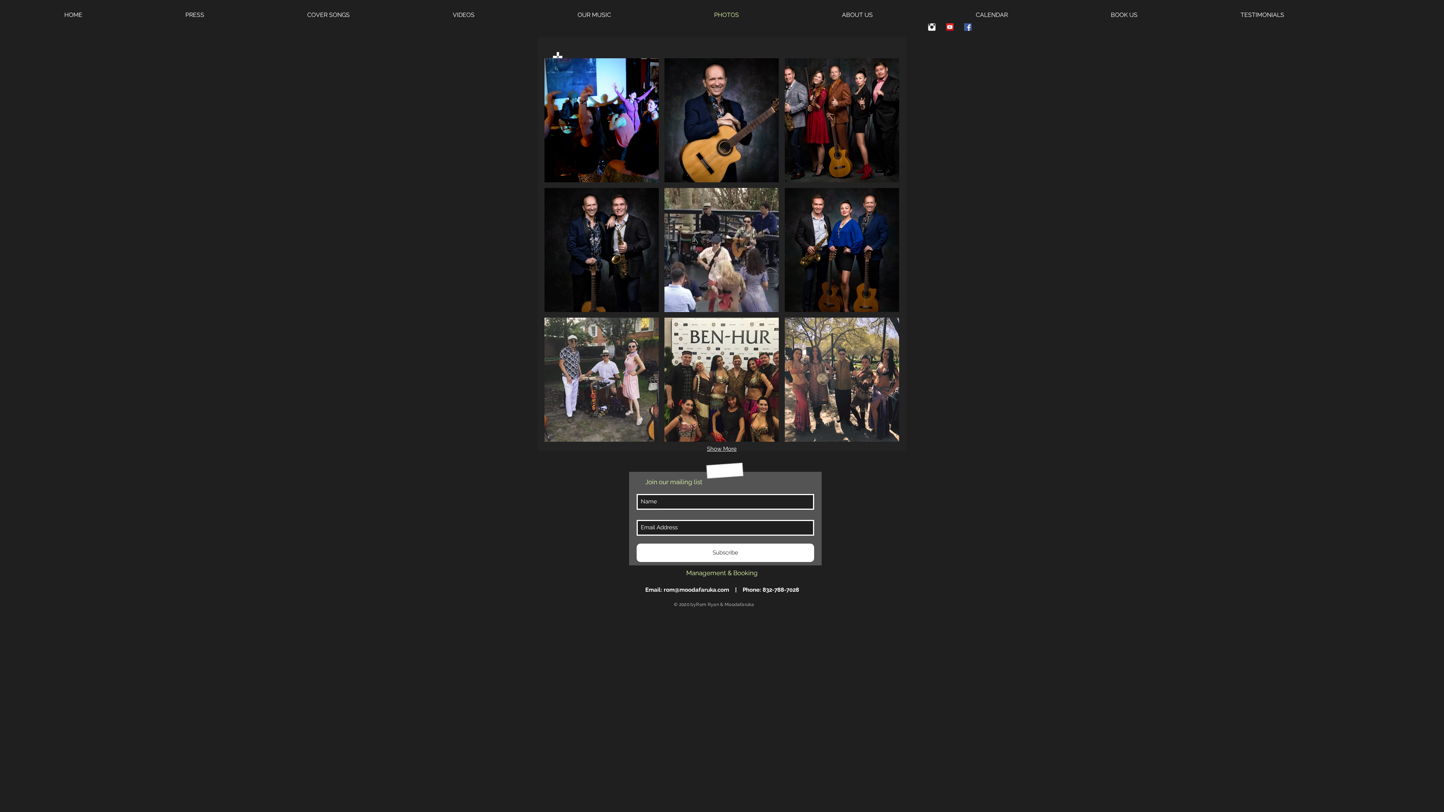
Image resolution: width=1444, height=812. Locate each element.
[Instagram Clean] (932, 27)
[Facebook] (968, 27)
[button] (602, 120)
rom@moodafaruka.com (696, 589)
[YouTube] (950, 27)
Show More (722, 448)
